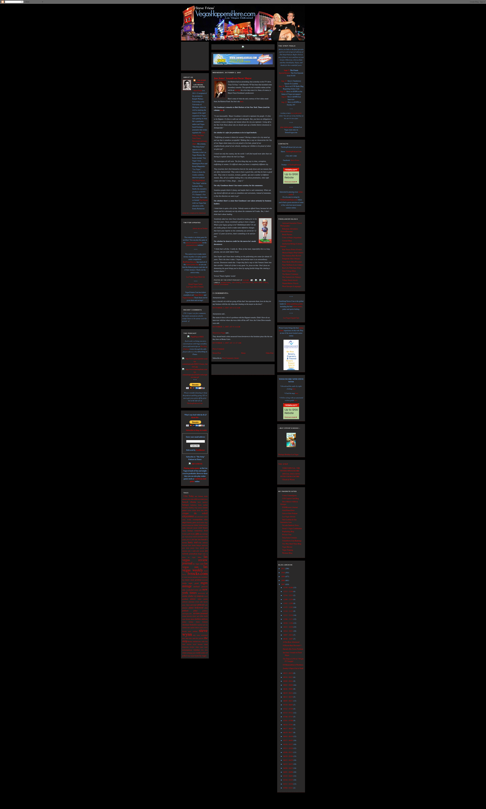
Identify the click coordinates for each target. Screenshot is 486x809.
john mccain (200, 551)
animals (184, 499)
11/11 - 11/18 (288, 615)
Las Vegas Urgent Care (291, 318)
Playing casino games (192, 468)
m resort (184, 577)
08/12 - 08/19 (288, 697)
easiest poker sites (192, 264)
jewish (202, 548)
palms (199, 599)
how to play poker (296, 113)
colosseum (200, 517)
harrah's (204, 539)
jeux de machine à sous (194, 242)
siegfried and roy (202, 625)
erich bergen (203, 528)
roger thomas (186, 619)
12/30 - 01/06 (288, 587)
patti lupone (204, 602)
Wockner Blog (287, 553)
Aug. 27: (284, 81)
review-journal (200, 613)
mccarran (205, 580)
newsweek (201, 593)
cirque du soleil (195, 513)
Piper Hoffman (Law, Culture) (292, 265)
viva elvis (204, 650)
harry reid (193, 542)
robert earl (195, 616)
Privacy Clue (286, 534)
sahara (192, 619)
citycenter (188, 516)
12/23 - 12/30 (288, 591)
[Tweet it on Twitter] (256, 280)
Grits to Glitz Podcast (289, 513)
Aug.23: (284, 96)
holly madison (203, 543)
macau (190, 577)
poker (195, 610)
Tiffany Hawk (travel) (290, 280)
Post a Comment (218, 349)
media (184, 583)
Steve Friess (198, 90)
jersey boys (194, 548)
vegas (201, 647)
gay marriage (204, 534)
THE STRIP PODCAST (201, 81)
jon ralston (247, 282)
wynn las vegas (200, 655)
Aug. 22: (284, 102)
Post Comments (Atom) (230, 358)
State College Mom (289, 271)
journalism (193, 553)
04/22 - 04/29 (288, 760)
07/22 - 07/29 (288, 709)
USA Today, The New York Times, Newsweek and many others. (199, 138)
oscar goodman (221, 284)
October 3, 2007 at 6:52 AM (226, 307)
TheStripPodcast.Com (194, 403)
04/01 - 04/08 (288, 772)
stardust (184, 628)
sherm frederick (202, 622)
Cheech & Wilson (288, 479)
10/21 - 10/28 (288, 627)
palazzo (193, 599)
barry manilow (203, 502)
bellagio (185, 504)
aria (195, 499)
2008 (283, 580)
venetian (196, 649)
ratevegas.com (187, 613)
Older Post (269, 353)
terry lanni (192, 638)
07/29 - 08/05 (288, 705)
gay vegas (185, 537)
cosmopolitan (197, 519)
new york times (195, 591)
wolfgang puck (191, 653)
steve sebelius (192, 631)
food (206, 530)
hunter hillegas (196, 545)
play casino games (286, 127)
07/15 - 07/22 (288, 712)
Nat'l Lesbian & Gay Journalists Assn (288, 520)
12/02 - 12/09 (288, 603)
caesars (200, 508)
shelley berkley (187, 622)
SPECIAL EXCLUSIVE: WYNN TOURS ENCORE (290, 475)
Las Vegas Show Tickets (195, 286)
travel (194, 644)
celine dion (196, 510)
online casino (297, 306)
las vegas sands (198, 563)
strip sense (196, 635)
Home (243, 353)
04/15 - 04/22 (288, 764)
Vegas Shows (198, 295)
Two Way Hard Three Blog (291, 543)
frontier (184, 534)
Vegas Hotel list (199, 277)
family (184, 531)
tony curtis (201, 641)
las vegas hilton (194, 557)
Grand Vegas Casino (195, 284)
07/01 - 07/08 (288, 720)
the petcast (200, 638)
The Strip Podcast (198, 180)
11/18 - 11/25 (288, 611)
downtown (226, 282)
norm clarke (188, 595)
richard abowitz (187, 616)
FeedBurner (200, 450)
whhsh (184, 653)
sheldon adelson (201, 619)
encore (195, 528)
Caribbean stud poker (198, 480)
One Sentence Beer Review (291, 255)
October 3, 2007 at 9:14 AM (226, 326)
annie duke (190, 499)
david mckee (200, 522)
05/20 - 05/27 (288, 744)
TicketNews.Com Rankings (291, 540)
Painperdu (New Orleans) (291, 258)
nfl (207, 593)
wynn (192, 656)
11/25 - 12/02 (288, 607)
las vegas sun (195, 565)
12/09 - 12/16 (288, 599)
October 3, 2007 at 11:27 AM (227, 343)
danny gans (191, 522)
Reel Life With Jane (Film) (291, 268)
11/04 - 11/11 (288, 619)
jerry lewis (185, 548)
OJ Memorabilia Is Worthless (293, 665)
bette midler (203, 505)
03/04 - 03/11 (288, 788)
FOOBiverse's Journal (290, 507)
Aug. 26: (282, 86)
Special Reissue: (284, 73)
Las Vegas (189, 277)
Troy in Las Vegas (219, 333)
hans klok (198, 539)
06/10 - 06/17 (288, 732)
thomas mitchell (193, 641)
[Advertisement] (197, 55)
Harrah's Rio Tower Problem (293, 649)
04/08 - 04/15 (288, 768)
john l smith (192, 551)
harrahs (184, 542)
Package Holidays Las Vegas (288, 454)
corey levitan (186, 519)
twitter (192, 647)
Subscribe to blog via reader (196, 430)
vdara (197, 647)
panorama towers (194, 602)
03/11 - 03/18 (288, 784)
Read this (194, 417)
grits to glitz (190, 539)
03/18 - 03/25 (288, 780)
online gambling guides (294, 304)
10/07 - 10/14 (288, 635)
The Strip (283, 464)
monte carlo (198, 590)
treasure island (203, 644)
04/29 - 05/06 (288, 756)
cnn (195, 517)
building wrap (193, 508)
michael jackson (200, 586)
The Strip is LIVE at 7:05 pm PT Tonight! (293, 660)
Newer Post (217, 353)
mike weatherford (188, 590)
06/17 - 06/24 (288, 728)
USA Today (189, 496)
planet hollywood (196, 607)
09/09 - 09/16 (288, 681)
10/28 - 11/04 (288, 623)
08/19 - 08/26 (288, 693)
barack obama (189, 501)
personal (193, 605)
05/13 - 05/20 (288, 748)
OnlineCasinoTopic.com (288, 199)
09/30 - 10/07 (288, 639)
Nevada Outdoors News (290, 525)
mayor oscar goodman (193, 580)
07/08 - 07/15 (288, 716)
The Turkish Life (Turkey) (291, 277)
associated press (203, 499)
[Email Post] (251, 280)
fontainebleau (198, 531)
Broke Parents (287, 234)
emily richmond (187, 528)
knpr (200, 553)
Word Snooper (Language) (291, 286)
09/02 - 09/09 (288, 685)
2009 (283, 576)
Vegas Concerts (188, 297)
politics (205, 611)
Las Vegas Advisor (288, 516)
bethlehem (193, 505)
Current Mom (287, 240)
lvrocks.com (198, 573)
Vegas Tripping (287, 550)
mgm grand (193, 583)
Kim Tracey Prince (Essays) (292, 249)
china (206, 510)
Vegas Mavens (287, 547)
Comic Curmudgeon (289, 495)
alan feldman (199, 496)
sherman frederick (189, 624)
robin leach (203, 616)
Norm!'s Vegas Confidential (292, 528)
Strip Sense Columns (289, 537)
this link (237, 90)
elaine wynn (198, 525)
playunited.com (191, 245)
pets (206, 605)
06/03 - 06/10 (288, 736)
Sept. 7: (287, 70)
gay (197, 533)
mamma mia (197, 577)
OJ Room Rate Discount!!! (292, 645)
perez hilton (186, 605)
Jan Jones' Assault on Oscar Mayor (233, 78)
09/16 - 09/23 (288, 677)
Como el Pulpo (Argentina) (291, 237)
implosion (205, 545)
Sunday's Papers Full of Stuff (293, 668)
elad (192, 525)
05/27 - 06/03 (288, 740)
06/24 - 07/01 (288, 724)
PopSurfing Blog (288, 531)
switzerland (204, 635)
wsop (188, 656)
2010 (283, 572)
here (241, 101)
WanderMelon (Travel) (290, 283)
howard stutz (186, 545)
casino (189, 510)
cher (202, 510)
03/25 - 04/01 (288, 776)
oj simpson (199, 595)
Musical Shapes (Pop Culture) (292, 252)
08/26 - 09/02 (288, 689)
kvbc (204, 554)
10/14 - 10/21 (288, 631)
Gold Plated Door (288, 510)
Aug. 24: (283, 91)
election (205, 525)
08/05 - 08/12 (288, 701)
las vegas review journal (195, 559)
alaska (206, 496)
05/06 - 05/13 (288, 752)
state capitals (191, 628)
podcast (185, 610)
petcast (200, 604)
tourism (189, 644)
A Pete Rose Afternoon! (291, 642)
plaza (206, 608)
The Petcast (203, 200)
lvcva (184, 574)
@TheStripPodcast (294, 164)
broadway (185, 508)
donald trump (186, 525)
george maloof (192, 537)
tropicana (185, 647)
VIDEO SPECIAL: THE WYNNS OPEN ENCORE (290, 469)
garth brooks (191, 534)
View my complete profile (194, 213)
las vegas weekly (195, 568)
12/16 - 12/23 (288, 595)
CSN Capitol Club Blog (290, 498)
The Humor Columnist (290, 274)
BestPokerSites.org (189, 262)
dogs (206, 522)
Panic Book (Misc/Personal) (292, 262)
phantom (184, 608)
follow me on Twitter (200, 228)
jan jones (236, 282)
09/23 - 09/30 (288, 673)
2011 (283, 568)
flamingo (190, 531)
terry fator (185, 638)
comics (206, 517)
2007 (283, 584)
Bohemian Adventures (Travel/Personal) (289, 230)
